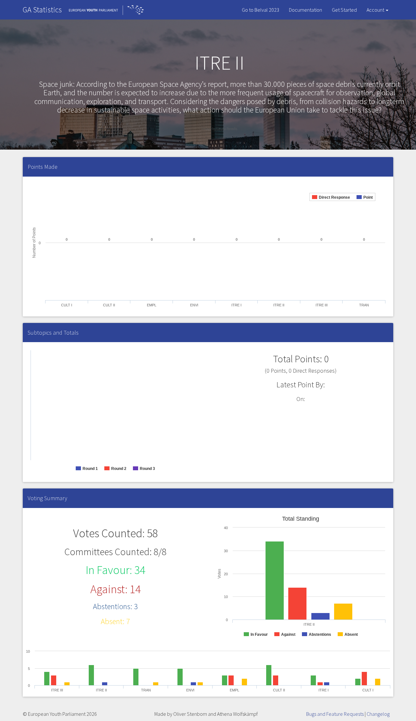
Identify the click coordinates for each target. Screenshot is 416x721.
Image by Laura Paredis (219, 128)
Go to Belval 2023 (260, 10)
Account (376, 10)
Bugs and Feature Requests (335, 714)
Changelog (378, 714)
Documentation (305, 10)
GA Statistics (42, 10)
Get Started (344, 10)
